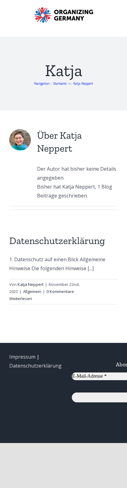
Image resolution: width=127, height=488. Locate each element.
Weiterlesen (20, 298)
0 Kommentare (60, 291)
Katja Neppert (30, 284)
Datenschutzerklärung (57, 240)
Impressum (22, 356)
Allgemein (32, 291)
